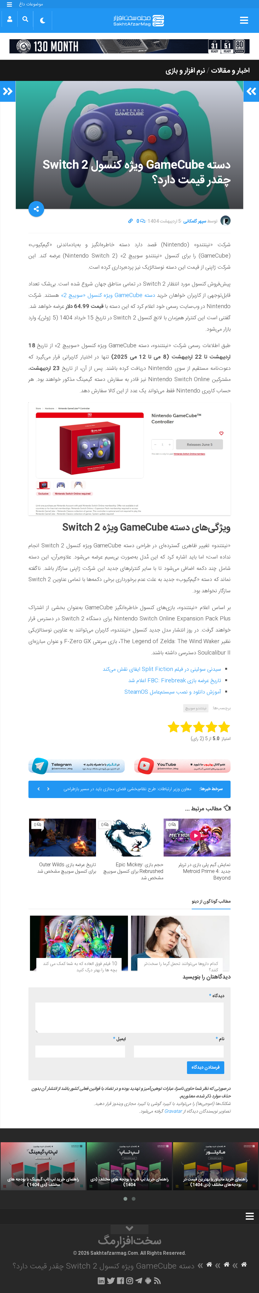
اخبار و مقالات (230, 70)
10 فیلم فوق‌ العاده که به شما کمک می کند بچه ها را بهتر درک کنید (80, 967)
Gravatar (173, 1111)
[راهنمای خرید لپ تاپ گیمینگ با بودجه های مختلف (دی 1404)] (43, 1166)
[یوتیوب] (182, 766)
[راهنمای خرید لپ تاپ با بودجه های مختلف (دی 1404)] (129, 1166)
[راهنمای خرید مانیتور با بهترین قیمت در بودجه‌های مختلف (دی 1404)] (215, 1166)
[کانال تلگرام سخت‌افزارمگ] (139, 1280)
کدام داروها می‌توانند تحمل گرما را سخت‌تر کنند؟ (181, 967)
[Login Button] (9, 19)
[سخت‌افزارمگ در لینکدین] (101, 1280)
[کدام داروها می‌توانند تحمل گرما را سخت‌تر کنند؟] (180, 943)
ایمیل (119, 1039)
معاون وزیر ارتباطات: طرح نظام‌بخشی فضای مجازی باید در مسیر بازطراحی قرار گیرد (127, 791)
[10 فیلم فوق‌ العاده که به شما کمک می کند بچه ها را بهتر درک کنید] (79, 943)
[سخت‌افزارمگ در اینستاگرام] (129, 1280)
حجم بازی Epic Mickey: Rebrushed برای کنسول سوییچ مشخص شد (133, 871)
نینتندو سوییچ (195, 708)
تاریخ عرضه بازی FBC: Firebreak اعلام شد (174, 680)
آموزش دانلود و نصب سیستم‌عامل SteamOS (172, 692)
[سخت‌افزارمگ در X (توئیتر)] (111, 1280)
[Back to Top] (129, 1229)
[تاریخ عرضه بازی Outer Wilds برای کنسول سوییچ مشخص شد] (62, 837)
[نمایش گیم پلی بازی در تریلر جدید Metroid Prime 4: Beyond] (197, 837)
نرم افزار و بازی (185, 70)
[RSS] (157, 1280)
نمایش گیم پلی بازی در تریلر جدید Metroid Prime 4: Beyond (204, 871)
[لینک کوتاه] (130, 221)
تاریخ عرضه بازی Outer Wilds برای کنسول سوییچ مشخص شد (66, 868)
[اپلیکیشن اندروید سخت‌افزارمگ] (148, 1280)
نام (220, 1039)
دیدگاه (216, 996)
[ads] (129, 46)
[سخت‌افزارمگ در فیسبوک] (120, 1280)
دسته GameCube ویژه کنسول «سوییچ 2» (107, 295)
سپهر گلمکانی (194, 221)
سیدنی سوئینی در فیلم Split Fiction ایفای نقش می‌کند (162, 669)
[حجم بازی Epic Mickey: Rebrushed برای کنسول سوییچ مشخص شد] (129, 837)
